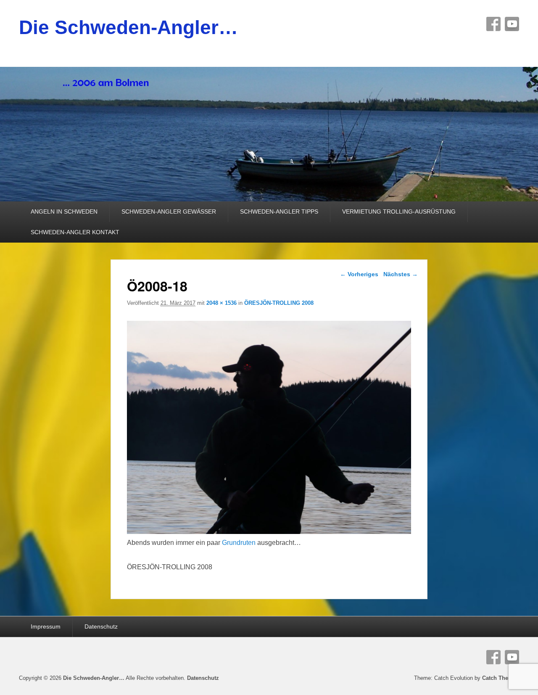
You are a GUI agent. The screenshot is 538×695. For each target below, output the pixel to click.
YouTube (512, 24)
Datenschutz (101, 626)
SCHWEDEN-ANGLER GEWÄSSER (168, 211)
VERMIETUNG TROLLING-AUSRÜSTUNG (399, 211)
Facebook (493, 24)
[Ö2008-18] (269, 531)
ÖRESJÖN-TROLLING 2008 (279, 303)
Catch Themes (500, 678)
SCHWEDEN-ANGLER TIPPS (279, 211)
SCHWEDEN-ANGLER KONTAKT (75, 232)
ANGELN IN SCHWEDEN (64, 211)
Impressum (46, 626)
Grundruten (239, 542)
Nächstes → (400, 274)
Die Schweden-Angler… (128, 27)
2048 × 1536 (221, 303)
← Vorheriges (359, 274)
